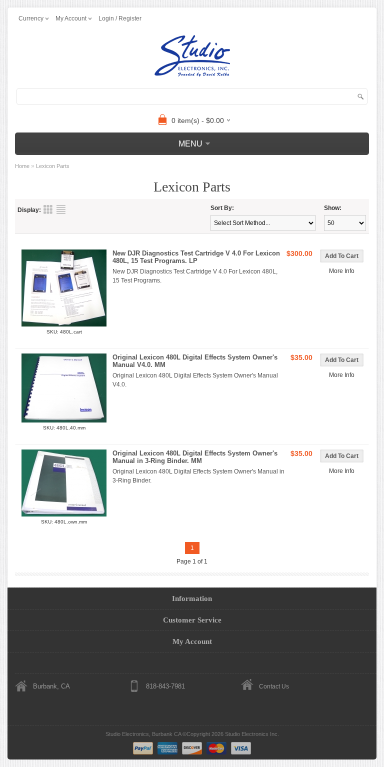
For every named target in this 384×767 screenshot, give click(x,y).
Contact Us (274, 686)
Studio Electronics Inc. (252, 734)
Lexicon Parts (53, 166)
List (61, 209)
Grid (48, 209)
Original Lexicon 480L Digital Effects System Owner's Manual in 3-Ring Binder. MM (195, 457)
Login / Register (120, 18)
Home (22, 166)
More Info (341, 271)
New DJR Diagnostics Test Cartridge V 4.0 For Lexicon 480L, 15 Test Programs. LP (196, 257)
